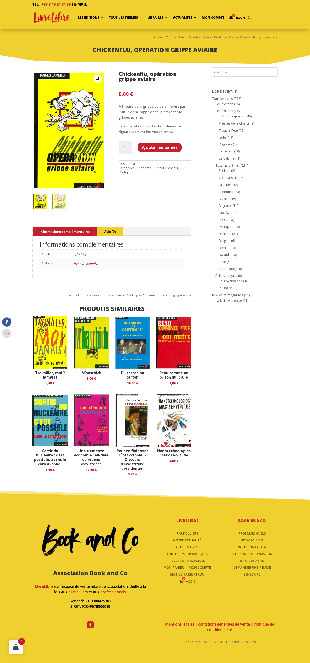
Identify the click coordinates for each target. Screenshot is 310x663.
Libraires (155, 17)
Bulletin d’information (252, 554)
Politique (220, 37)
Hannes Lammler (86, 263)
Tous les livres (176, 37)
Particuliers (187, 533)
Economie (144, 168)
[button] (98, 79)
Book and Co (252, 540)
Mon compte (213, 17)
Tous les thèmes (123, 17)
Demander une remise (252, 567)
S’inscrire (252, 574)
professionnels (113, 591)
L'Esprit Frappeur (166, 168)
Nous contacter (252, 547)
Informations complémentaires (64, 231)
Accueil (158, 37)
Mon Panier (174, 567)
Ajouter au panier (159, 147)
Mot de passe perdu (187, 574)
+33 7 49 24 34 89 (56, 4)
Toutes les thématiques (187, 554)
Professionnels (252, 533)
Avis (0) (110, 231)
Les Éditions (88, 17)
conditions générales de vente (224, 624)
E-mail (80, 4)
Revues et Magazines (187, 560)
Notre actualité (187, 540)
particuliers (78, 591)
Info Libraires (252, 560)
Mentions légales (179, 624)
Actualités (182, 17)
